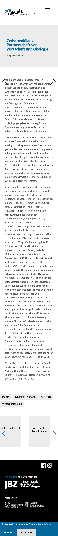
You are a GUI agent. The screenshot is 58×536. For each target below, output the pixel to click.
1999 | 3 (19, 55)
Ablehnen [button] (8, 532)
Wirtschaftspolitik (12, 403)
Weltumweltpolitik (10, 428)
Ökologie (46, 396)
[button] (4, 433)
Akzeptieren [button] (27, 532)
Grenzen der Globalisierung (39, 429)
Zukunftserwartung (25, 396)
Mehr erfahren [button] (45, 524)
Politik (5, 396)
